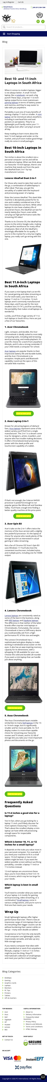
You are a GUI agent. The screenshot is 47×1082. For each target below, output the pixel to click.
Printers (8, 993)
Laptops (8, 985)
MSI (6, 1030)
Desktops (8, 978)
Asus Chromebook (17, 715)
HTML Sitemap (31, 1029)
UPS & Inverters (10, 998)
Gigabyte (8, 1019)
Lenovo (7, 1027)
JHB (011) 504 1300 (39, 7)
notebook (20, 95)
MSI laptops (14, 620)
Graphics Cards (10, 983)
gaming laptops (11, 102)
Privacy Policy (31, 1022)
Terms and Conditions (34, 1027)
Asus (6, 1014)
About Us (29, 1012)
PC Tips (7, 990)
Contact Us (9, 1040)
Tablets (7, 995)
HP (6, 1022)
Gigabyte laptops (30, 620)
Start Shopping (13, 34)
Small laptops (23, 900)
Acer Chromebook (17, 326)
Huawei (7, 1024)
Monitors (8, 988)
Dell (6, 1017)
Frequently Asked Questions (31, 1018)
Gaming (7, 980)
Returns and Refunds (34, 1024)
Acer (6, 1012)
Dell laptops (27, 723)
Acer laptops (10, 351)
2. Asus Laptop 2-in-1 (17, 421)
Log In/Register (8, 2)
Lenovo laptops (11, 615)
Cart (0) (20, 2)
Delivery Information (33, 1014)
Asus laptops (15, 428)
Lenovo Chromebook (19, 610)
